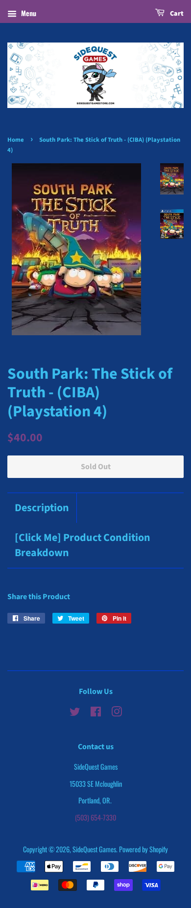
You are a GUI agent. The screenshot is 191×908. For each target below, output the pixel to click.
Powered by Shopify (143, 849)
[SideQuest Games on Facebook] (95, 713)
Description (42, 508)
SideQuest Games (94, 849)
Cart (176, 14)
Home (15, 139)
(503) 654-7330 (95, 817)
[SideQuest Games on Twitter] (75, 713)
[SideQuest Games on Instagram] (116, 713)
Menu (27, 13)
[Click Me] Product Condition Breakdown (82, 545)
